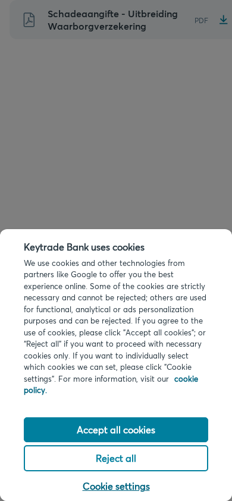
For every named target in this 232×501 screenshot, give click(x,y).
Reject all (116, 458)
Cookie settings (116, 486)
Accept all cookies (116, 429)
